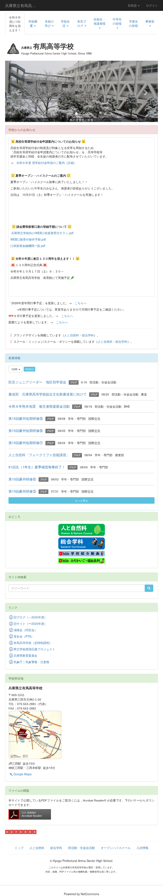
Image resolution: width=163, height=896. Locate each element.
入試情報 (142, 848)
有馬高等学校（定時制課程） (33, 643)
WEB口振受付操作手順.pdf (28, 239)
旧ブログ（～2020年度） (30, 617)
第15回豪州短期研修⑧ (25, 430)
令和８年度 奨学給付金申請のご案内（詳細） (46, 163)
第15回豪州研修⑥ (22, 479)
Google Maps (23, 774)
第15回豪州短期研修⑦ (25, 442)
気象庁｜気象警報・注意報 (31, 662)
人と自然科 (71, 335)
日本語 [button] (133, 5)
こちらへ (81, 303)
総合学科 (88, 335)
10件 (14, 369)
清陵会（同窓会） (25, 630)
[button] (33, 23)
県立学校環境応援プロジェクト (34, 649)
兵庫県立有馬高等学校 (23, 5)
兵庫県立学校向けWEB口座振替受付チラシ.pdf (42, 233)
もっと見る (81, 500)
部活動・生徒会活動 (81, 848)
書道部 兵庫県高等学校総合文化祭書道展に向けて (47, 394)
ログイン (152, 5)
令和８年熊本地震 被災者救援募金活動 (39, 406)
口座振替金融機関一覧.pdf (27, 246)
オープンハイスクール (116, 848)
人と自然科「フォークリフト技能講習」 (39, 454)
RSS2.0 (29, 369)
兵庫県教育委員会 (25, 655)
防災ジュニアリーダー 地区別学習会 (37, 382)
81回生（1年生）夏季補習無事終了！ (36, 466)
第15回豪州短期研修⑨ (25, 418)
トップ (19, 848)
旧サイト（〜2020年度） (30, 623)
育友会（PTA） (24, 636)
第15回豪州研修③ (22, 491)
